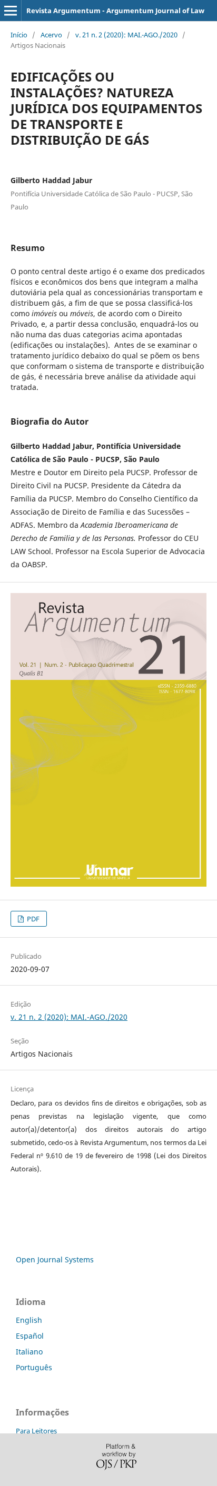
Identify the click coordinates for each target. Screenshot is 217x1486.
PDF (32, 918)
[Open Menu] (10, 10)
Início (19, 34)
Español (30, 1336)
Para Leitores (36, 1430)
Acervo (51, 34)
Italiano (29, 1352)
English (29, 1320)
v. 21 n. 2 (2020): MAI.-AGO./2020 (126, 34)
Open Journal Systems (55, 1259)
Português (34, 1367)
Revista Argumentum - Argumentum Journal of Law (115, 10)
